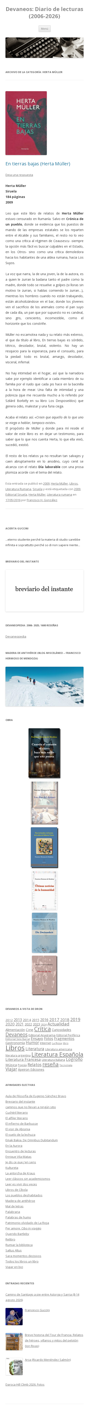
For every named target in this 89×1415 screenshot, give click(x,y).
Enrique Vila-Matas (18, 1157)
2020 (10, 1024)
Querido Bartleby (17, 1234)
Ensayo (37, 1038)
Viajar (11, 1069)
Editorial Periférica (68, 1035)
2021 (20, 1024)
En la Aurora (13, 1146)
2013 (18, 1019)
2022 (28, 1024)
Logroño (74, 1059)
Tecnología (66, 1065)
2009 (46, 483)
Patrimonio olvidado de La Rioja (27, 1223)
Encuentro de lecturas (20, 1151)
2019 (75, 1019)
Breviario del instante (20, 1101)
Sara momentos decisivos (23, 1256)
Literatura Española (57, 1054)
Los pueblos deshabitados (23, 1195)
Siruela (37, 489)
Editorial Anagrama (42, 1035)
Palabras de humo (18, 1217)
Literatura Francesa (23, 1059)
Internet (45, 1043)
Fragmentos (64, 1038)
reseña (50, 1064)
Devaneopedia (15, 636)
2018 (64, 1019)
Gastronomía (15, 1043)
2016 (44, 1019)
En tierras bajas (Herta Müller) (37, 164)
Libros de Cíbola (16, 1190)
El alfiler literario (16, 1118)
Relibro (10, 1239)
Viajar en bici (14, 1267)
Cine (29, 1029)
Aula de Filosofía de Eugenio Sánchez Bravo (35, 1096)
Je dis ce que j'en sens (20, 1162)
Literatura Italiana (53, 1060)
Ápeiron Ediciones (31, 1069)
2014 (27, 1019)
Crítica (42, 1029)
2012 (9, 1020)
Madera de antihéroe (20, 1201)
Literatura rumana (59, 494)
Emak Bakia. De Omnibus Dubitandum (31, 1140)
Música (11, 1064)
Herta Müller (59, 483)
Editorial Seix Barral (17, 1039)
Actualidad (58, 1024)
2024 (44, 1024)
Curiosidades (61, 1030)
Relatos (35, 1064)
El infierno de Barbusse (21, 1123)
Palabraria (12, 1212)
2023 (36, 1024)
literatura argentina (18, 1055)
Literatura (35, 1048)
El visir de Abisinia (17, 1129)
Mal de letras (14, 1206)
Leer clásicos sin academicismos (27, 1179)
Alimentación (15, 1030)
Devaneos (16, 1034)
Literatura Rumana (18, 489)
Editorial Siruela (16, 494)
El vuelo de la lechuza (20, 1135)
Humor (32, 1042)
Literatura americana (58, 1049)
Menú (44, 28)
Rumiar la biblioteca (19, 1245)
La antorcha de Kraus (20, 1173)
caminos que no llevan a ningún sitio (30, 1107)
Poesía (22, 1065)
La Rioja (57, 1043)
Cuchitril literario (16, 1112)
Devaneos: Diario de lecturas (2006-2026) (44, 13)
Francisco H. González (42, 500)
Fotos (48, 1038)
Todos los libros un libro (22, 1261)
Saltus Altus (13, 1250)
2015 (35, 1020)
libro (65, 1043)
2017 (54, 1019)
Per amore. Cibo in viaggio (23, 1228)
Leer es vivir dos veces (21, 1184)
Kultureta (11, 1168)
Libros (73, 483)
